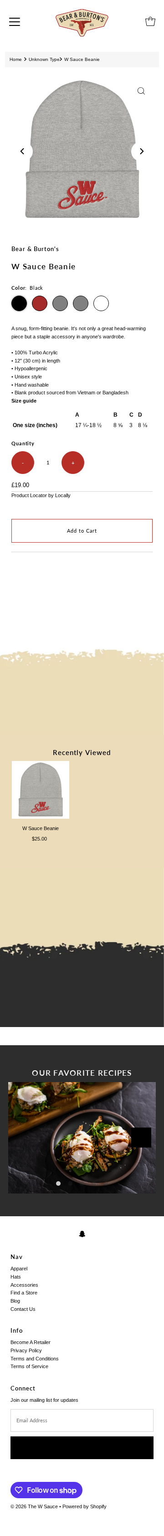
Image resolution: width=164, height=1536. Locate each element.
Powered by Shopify (84, 1506)
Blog (15, 1301)
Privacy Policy (26, 1350)
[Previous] (23, 151)
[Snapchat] (82, 1234)
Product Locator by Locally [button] (41, 495)
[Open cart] (150, 21)
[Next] (141, 151)
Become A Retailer (30, 1342)
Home (16, 59)
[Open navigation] (14, 21)
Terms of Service (29, 1366)
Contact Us (23, 1309)
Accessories (24, 1285)
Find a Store (23, 1292)
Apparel (18, 1268)
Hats (15, 1276)
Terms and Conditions (34, 1358)
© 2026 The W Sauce (34, 1506)
